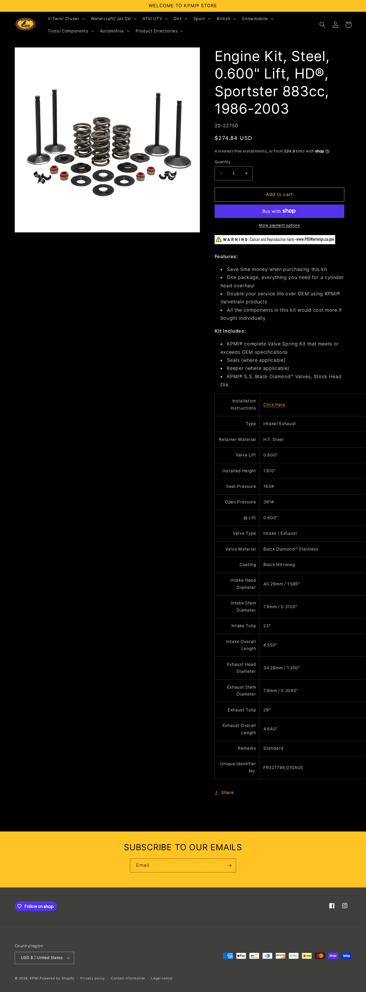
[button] (65, 18)
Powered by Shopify (57, 978)
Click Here (274, 404)
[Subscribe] (229, 865)
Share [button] (227, 792)
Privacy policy (92, 978)
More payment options (279, 225)
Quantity (223, 161)
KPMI (35, 978)
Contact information (128, 978)
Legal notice (161, 978)
